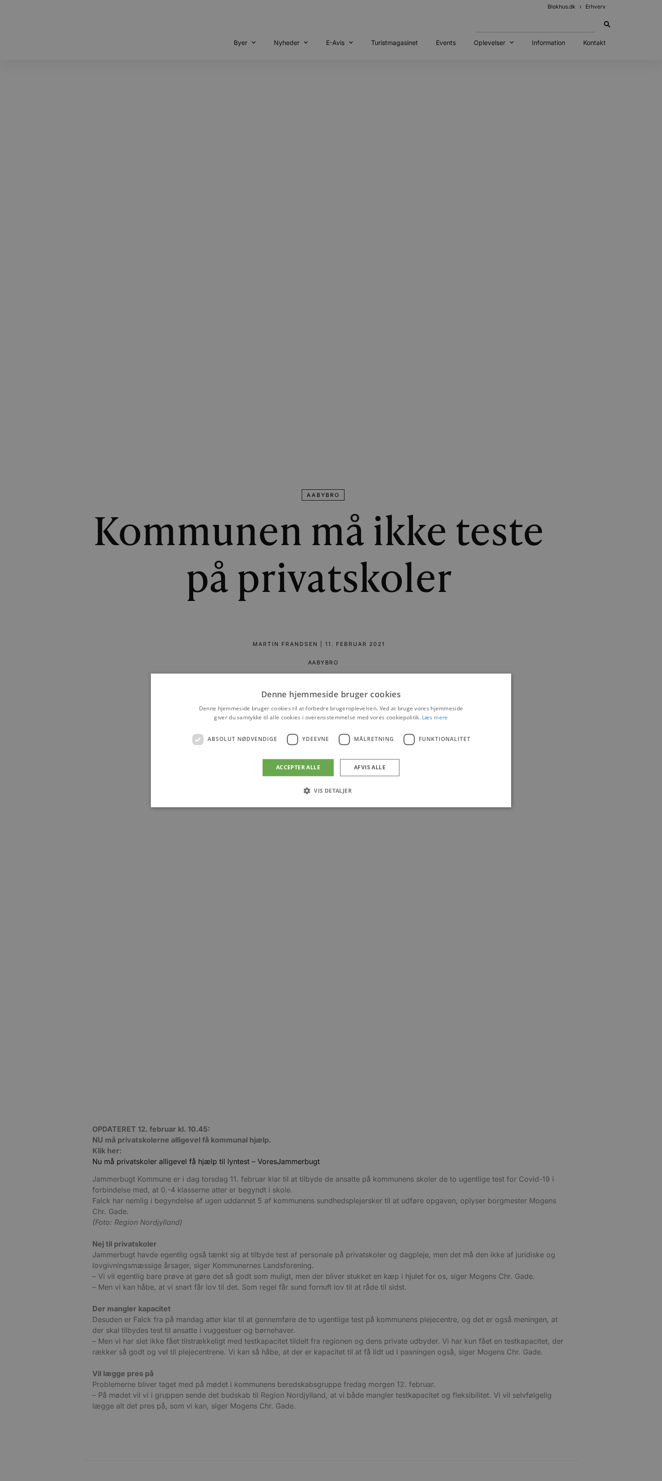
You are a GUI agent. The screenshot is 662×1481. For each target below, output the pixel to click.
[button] (331, 791)
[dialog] (331, 740)
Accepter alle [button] (298, 767)
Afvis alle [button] (369, 767)
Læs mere (435, 718)
